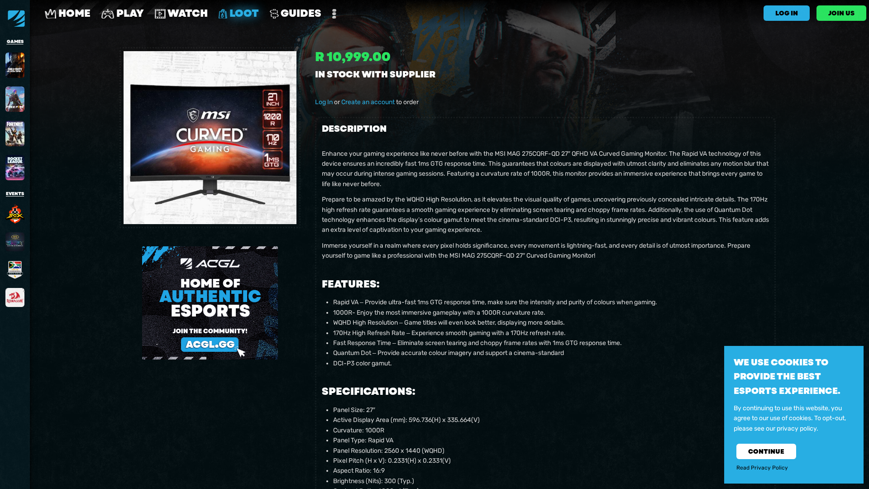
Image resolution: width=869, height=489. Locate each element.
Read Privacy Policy (762, 468)
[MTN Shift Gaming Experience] (14, 241)
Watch (187, 13)
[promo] (210, 303)
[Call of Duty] (14, 65)
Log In (324, 102)
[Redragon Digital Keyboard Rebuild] (14, 297)
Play (129, 13)
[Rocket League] (14, 167)
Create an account (368, 102)
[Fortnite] (14, 133)
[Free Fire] (14, 99)
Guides (300, 13)
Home (73, 13)
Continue (766, 451)
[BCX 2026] (14, 214)
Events (15, 194)
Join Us (841, 13)
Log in (786, 13)
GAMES (15, 41)
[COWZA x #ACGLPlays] (14, 269)
